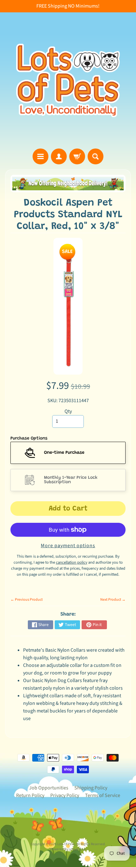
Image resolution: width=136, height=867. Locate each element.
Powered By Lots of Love (68, 849)
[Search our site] (95, 156)
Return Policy (30, 795)
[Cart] (77, 156)
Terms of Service (102, 795)
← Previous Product (26, 599)
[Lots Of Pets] (68, 80)
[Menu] (40, 156)
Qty (68, 411)
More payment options (68, 545)
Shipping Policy (90, 787)
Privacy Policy (64, 795)
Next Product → (113, 599)
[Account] (59, 156)
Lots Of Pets (66, 844)
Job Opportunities (48, 787)
